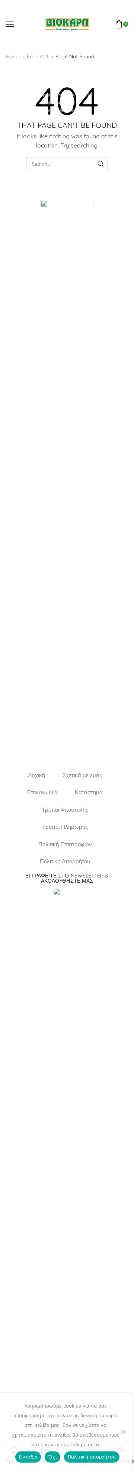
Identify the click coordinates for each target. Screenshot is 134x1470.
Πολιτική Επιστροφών (65, 844)
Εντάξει (28, 1457)
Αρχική (36, 775)
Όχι (52, 1457)
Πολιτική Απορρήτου (65, 861)
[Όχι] (123, 1431)
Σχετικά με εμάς (82, 775)
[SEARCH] (101, 163)
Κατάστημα (89, 792)
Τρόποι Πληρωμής (65, 826)
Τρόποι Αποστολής (65, 809)
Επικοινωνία (42, 792)
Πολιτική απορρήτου (92, 1457)
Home (13, 56)
